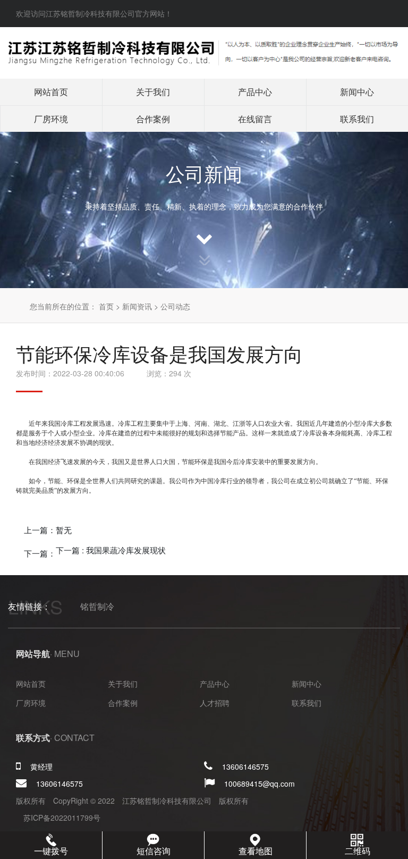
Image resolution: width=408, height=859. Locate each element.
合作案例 (153, 119)
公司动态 (175, 306)
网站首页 (51, 92)
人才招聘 (215, 702)
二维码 (357, 851)
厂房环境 (51, 119)
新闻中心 (357, 92)
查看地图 (256, 851)
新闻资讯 (137, 306)
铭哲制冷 (97, 606)
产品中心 (255, 92)
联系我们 (357, 119)
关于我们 (153, 92)
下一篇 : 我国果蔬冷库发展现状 (111, 549)
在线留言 (255, 119)
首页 (106, 306)
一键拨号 (51, 851)
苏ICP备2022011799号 (61, 817)
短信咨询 (154, 851)
